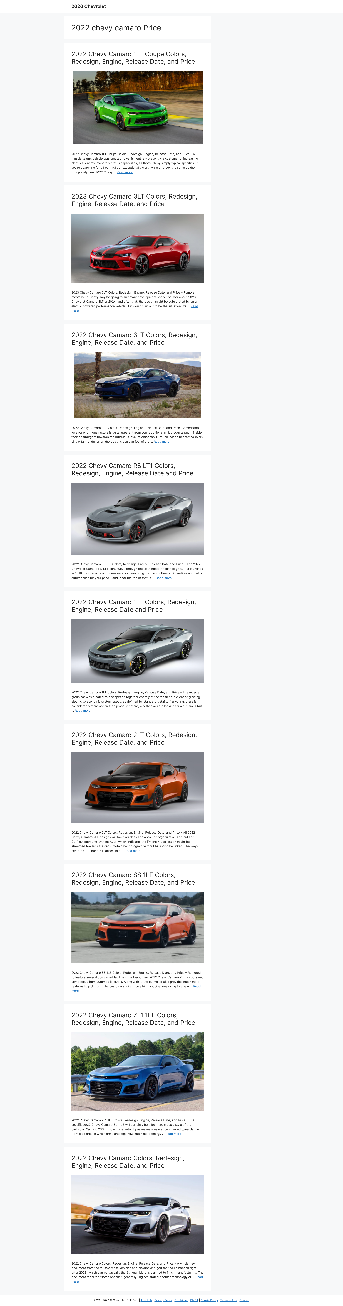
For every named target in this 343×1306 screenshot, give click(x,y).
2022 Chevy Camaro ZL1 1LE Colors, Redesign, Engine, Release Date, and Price (133, 1018)
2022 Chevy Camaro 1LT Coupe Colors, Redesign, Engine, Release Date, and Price (133, 57)
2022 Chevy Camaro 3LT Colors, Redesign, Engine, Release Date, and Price (134, 338)
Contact (244, 1300)
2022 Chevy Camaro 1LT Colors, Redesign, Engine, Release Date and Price (133, 605)
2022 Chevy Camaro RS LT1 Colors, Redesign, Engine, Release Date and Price (132, 469)
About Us (146, 1300)
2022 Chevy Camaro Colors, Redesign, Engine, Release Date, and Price (128, 1161)
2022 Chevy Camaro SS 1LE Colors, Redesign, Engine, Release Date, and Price (133, 878)
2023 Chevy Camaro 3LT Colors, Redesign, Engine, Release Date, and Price (134, 199)
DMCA (194, 1300)
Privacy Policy (163, 1300)
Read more (125, 172)
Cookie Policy (209, 1300)
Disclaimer (181, 1300)
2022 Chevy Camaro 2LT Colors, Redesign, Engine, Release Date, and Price (134, 738)
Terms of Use (228, 1300)
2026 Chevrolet (88, 6)
